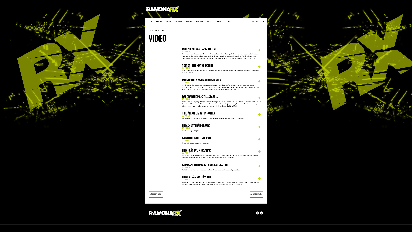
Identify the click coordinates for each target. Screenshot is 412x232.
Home (151, 30)
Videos (168, 21)
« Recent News (156, 194)
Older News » (256, 194)
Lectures (219, 21)
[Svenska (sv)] (253, 21)
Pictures (179, 21)
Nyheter (159, 21)
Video (157, 30)
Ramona (189, 21)
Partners (199, 21)
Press (209, 21)
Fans (228, 21)
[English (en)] (257, 21)
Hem (150, 21)
